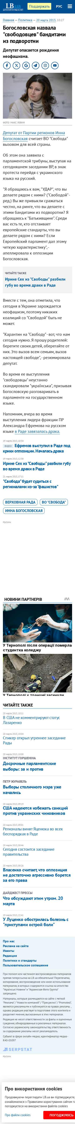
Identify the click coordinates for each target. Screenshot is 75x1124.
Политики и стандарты (19, 960)
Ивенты (8, 951)
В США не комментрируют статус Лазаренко (31, 720)
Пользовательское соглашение (25, 965)
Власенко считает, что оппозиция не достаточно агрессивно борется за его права (36, 875)
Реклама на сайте (16, 946)
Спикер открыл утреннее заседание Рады (34, 740)
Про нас (9, 941)
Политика (25, 20)
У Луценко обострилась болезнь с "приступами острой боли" (35, 921)
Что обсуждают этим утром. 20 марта (33, 900)
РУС (59, 6)
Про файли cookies (17, 1115)
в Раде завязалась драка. (37, 431)
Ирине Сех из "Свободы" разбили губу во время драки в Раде (36, 466)
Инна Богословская (23, 510)
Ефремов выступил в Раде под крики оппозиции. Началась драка (36, 448)
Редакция (10, 956)
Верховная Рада (20, 502)
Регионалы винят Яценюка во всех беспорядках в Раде (32, 831)
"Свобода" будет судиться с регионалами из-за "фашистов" (30, 483)
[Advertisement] (37, 553)
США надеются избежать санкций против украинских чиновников (35, 810)
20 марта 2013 (46, 20)
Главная (8, 20)
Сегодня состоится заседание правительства (28, 852)
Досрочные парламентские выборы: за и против (29, 766)
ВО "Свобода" (54, 502)
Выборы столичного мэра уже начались (32, 789)
